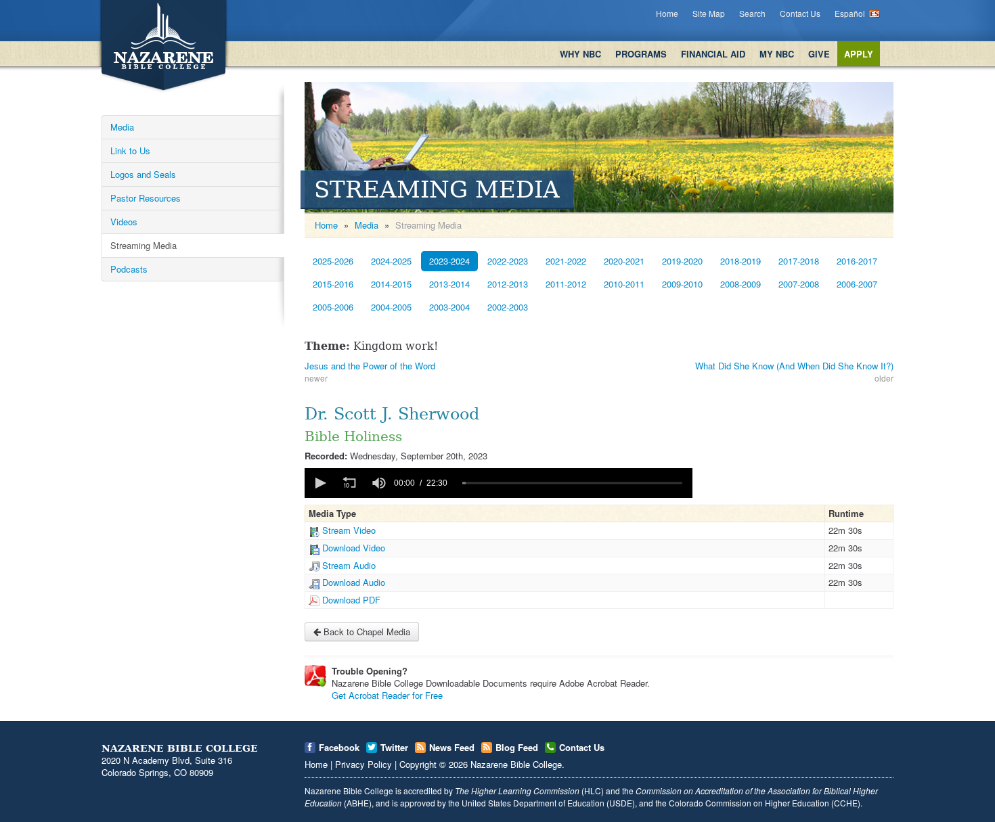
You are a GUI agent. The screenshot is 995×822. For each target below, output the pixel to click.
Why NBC (580, 53)
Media (122, 126)
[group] (379, 483)
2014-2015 (391, 283)
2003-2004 (449, 306)
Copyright (418, 764)
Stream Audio (349, 565)
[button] (319, 483)
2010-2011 (624, 283)
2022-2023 (507, 260)
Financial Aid (713, 53)
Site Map (708, 13)
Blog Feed (516, 747)
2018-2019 (740, 260)
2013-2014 (449, 283)
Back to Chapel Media (365, 631)
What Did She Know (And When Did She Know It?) (794, 365)
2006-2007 (857, 283)
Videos (123, 221)
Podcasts (129, 268)
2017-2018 (798, 260)
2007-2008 (798, 283)
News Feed (451, 747)
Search (752, 13)
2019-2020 (682, 260)
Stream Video (349, 530)
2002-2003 (507, 306)
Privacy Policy (363, 764)
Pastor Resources (145, 197)
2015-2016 (333, 283)
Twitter (394, 747)
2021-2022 (566, 260)
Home (667, 13)
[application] (498, 483)
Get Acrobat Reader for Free (387, 695)
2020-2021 (624, 260)
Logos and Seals (143, 174)
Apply (858, 53)
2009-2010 (682, 283)
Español (850, 13)
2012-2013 (507, 283)
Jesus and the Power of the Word (370, 365)
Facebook (339, 747)
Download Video (353, 547)
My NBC (776, 53)
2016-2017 (857, 260)
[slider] (572, 483)
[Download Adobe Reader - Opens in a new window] (315, 676)
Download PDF (351, 599)
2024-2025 (391, 260)
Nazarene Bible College (516, 764)
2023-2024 (449, 260)
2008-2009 (740, 283)
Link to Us (130, 150)
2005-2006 (333, 306)
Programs (641, 53)
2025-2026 (333, 260)
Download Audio (353, 582)
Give (819, 53)
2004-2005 (391, 306)
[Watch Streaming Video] (314, 530)
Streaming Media (143, 245)
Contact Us (800, 13)
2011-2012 (566, 283)
